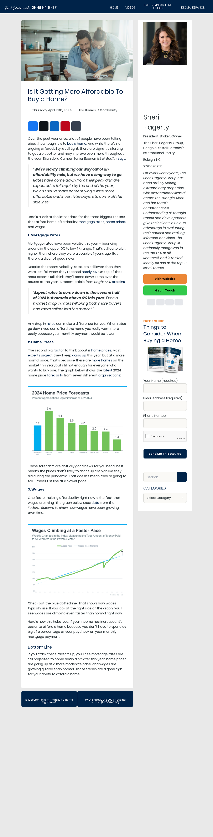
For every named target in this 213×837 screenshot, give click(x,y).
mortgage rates (91, 221)
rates (51, 323)
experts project (40, 355)
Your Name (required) (160, 380)
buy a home (76, 143)
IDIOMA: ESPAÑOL (192, 7)
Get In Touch (165, 290)
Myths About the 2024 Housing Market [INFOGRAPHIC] (105, 701)
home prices (116, 221)
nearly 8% (89, 271)
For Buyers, (88, 110)
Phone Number (155, 415)
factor (58, 350)
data (95, 502)
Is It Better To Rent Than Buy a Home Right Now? (49, 701)
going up (79, 355)
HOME (114, 7)
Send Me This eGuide (165, 454)
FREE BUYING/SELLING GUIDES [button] (158, 6)
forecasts (55, 375)
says (121, 158)
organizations (109, 375)
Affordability (107, 110)
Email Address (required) (162, 398)
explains (118, 281)
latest (107, 370)
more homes (102, 360)
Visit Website (165, 279)
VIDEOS (130, 7)
